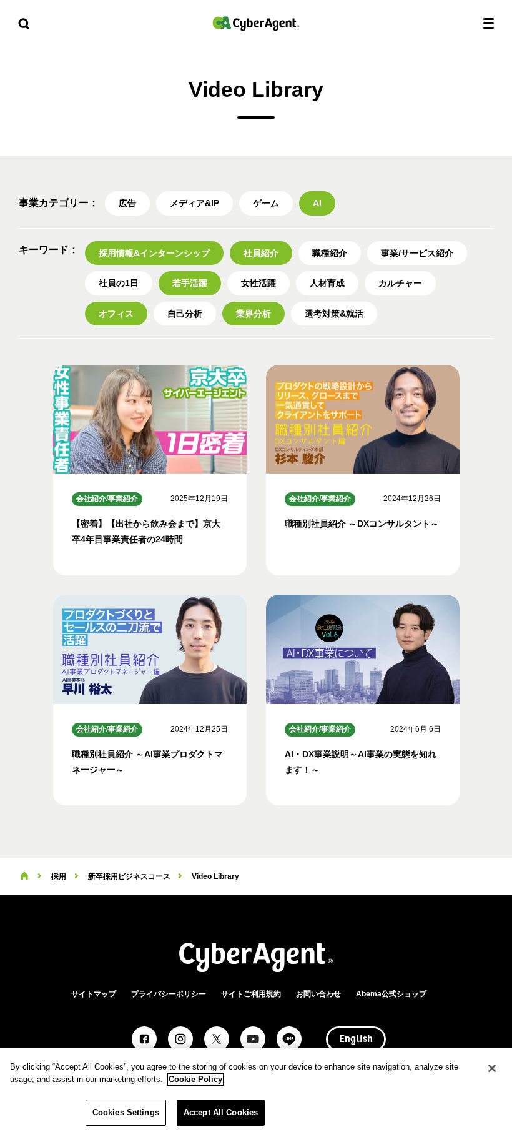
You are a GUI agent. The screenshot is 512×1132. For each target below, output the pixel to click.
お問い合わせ (318, 994)
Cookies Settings (125, 1112)
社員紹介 (261, 253)
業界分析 (253, 314)
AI (317, 203)
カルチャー (400, 283)
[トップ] (24, 876)
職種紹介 (329, 253)
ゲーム (266, 203)
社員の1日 (119, 283)
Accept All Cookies (221, 1112)
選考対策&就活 (334, 314)
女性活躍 (258, 283)
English (356, 1039)
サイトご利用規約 (251, 994)
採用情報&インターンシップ (154, 253)
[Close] (492, 1068)
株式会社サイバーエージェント (256, 23)
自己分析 (184, 314)
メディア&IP (194, 203)
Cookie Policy (195, 1079)
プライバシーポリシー (168, 994)
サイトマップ (93, 994)
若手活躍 (189, 283)
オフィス (116, 314)
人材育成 (327, 283)
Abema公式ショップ (391, 994)
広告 (127, 203)
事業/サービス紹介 (417, 253)
